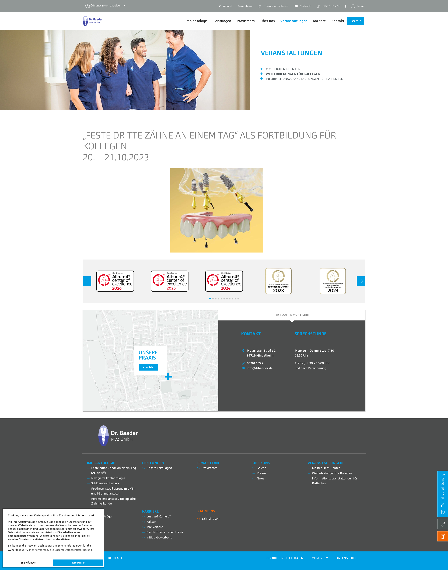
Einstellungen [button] (28, 562)
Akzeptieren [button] (78, 562)
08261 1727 (255, 363)
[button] (210, 298)
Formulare (244, 6)
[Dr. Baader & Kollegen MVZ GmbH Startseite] (93, 21)
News (260, 478)
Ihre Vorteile (154, 527)
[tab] (291, 315)
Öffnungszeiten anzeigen (107, 5)
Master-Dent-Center (283, 69)
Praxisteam (209, 468)
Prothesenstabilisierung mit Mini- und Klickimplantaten (113, 490)
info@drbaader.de (260, 368)
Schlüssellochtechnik (105, 483)
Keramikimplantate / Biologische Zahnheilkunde (113, 501)
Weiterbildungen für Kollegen (293, 74)
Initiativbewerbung (159, 537)
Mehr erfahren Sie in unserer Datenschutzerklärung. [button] (61, 550)
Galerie (261, 468)
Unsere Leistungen (159, 468)
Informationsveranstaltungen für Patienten (304, 79)
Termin (276, 6)
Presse (261, 473)
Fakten (151, 522)
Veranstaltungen (291, 53)
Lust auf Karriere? (158, 516)
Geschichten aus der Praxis (164, 532)
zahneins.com (211, 518)
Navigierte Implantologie (108, 478)
